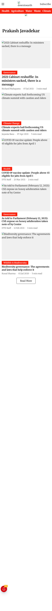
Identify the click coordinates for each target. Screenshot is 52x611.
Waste (37, 10)
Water (29, 10)
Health (5, 10)
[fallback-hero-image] (26, 54)
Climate (46, 10)
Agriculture (17, 10)
